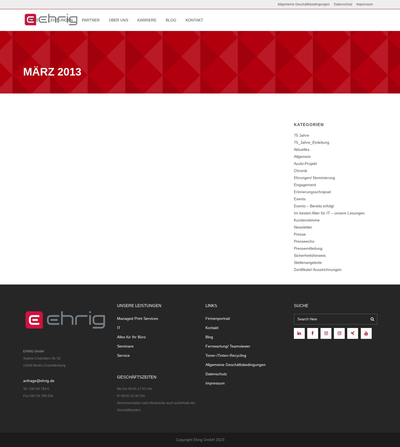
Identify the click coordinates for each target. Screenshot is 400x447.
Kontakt (212, 328)
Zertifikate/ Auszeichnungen (317, 269)
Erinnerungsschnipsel (312, 192)
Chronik (300, 170)
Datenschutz (343, 4)
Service (123, 355)
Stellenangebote (308, 262)
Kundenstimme (307, 220)
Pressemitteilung (308, 248)
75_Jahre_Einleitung (311, 142)
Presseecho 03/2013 (47, 198)
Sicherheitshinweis (310, 255)
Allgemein (302, 156)
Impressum (364, 4)
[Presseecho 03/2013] (85, 159)
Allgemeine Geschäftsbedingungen (304, 4)
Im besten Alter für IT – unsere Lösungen (329, 213)
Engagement (305, 185)
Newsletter (303, 227)
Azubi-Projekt (305, 163)
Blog (209, 337)
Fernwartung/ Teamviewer (227, 346)
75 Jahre (301, 135)
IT (119, 328)
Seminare (125, 346)
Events (300, 199)
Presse (300, 234)
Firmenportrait (217, 318)
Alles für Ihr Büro (131, 337)
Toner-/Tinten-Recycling (225, 355)
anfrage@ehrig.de (38, 381)
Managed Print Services (137, 318)
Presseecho (304, 241)
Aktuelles (301, 149)
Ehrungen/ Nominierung (314, 178)
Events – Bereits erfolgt (314, 206)
